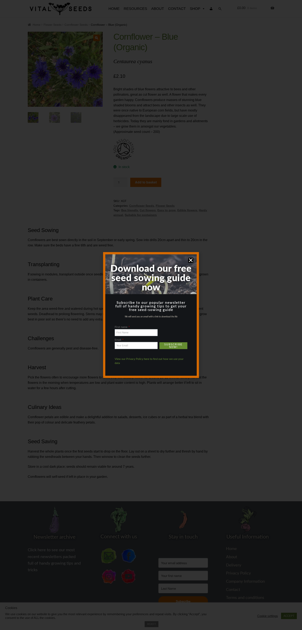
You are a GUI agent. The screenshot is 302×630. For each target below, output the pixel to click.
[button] (199, 249)
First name (115, 329)
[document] (151, 315)
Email (111, 345)
